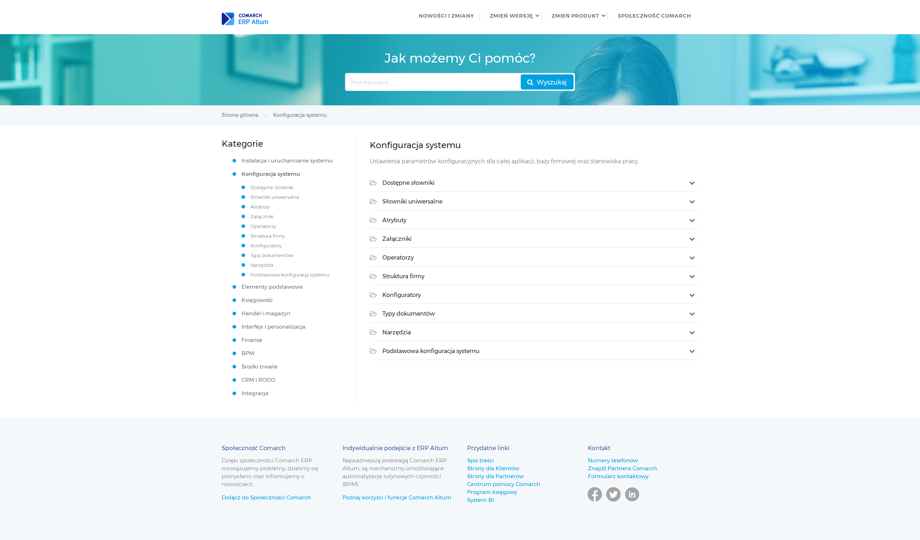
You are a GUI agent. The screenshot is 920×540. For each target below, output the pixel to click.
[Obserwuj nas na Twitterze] (613, 505)
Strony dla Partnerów (495, 476)
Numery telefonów (613, 460)
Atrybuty (394, 220)
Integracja (255, 393)
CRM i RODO (258, 379)
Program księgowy (492, 492)
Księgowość (257, 300)
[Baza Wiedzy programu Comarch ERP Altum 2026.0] (245, 17)
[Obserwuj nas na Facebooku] (594, 505)
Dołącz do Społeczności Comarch (266, 497)
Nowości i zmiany (446, 16)
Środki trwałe (259, 366)
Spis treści (480, 460)
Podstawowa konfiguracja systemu (430, 351)
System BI (480, 499)
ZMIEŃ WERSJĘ (511, 16)
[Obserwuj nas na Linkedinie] (632, 505)
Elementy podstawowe (272, 286)
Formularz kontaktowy (618, 476)
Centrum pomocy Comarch (503, 484)
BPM (248, 353)
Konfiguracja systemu (271, 173)
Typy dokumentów (408, 313)
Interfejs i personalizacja (273, 326)
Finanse (252, 340)
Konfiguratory (401, 295)
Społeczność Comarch (654, 16)
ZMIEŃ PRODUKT (575, 16)
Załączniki (396, 238)
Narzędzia (396, 332)
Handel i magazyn (266, 313)
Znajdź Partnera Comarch (622, 468)
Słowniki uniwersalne (412, 201)
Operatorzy (398, 257)
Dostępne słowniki (408, 182)
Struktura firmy (403, 276)
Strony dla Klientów (493, 468)
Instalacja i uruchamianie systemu (287, 160)
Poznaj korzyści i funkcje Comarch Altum (396, 497)
